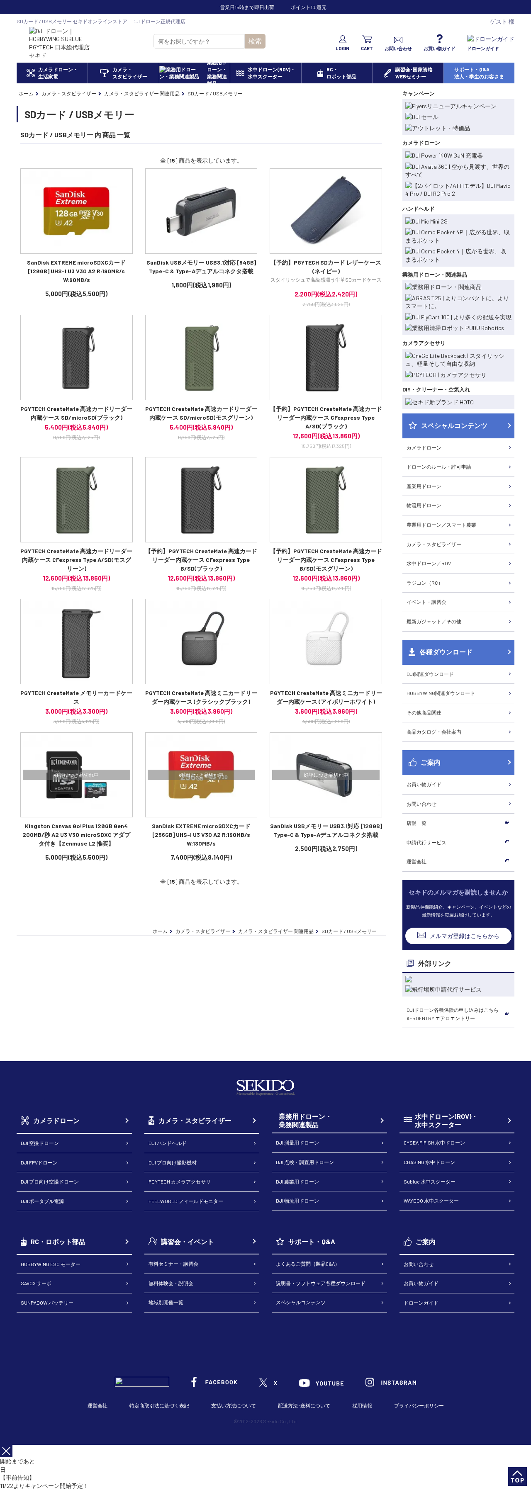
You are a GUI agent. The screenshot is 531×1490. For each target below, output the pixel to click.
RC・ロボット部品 (58, 1241)
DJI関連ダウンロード (430, 674)
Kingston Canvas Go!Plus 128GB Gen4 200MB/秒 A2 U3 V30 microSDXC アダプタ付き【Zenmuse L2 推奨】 (76, 834)
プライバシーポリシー (419, 1405)
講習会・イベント (187, 1241)
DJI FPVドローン (39, 1162)
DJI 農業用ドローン (297, 1181)
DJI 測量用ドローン (297, 1142)
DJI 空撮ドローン (40, 1143)
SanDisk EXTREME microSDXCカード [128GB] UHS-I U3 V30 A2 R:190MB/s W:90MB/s (76, 271)
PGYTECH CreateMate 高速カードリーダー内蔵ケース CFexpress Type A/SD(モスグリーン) (76, 559)
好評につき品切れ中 (76, 775)
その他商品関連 (424, 712)
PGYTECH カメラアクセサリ (180, 1181)
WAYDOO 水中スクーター (431, 1200)
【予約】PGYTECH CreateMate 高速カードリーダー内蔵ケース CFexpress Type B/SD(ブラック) (201, 559)
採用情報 (362, 1405)
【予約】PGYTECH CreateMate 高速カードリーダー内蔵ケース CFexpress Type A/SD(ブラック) (326, 417)
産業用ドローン (424, 486)
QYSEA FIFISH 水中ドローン (434, 1142)
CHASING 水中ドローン (429, 1162)
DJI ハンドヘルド (168, 1143)
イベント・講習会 (426, 602)
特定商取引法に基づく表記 (159, 1405)
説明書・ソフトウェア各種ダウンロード (320, 1283)
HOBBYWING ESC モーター (50, 1264)
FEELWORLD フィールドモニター (186, 1201)
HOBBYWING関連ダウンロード (441, 693)
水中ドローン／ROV (429, 563)
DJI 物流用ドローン (297, 1200)
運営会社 (416, 861)
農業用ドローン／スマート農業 (441, 524)
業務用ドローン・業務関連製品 (305, 1120)
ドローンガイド (421, 1302)
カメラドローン (424, 447)
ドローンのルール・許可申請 (439, 466)
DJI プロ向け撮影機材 (173, 1162)
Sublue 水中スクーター (429, 1181)
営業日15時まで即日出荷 (247, 7)
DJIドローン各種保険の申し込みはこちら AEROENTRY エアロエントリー (453, 1014)
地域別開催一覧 (166, 1302)
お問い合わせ (421, 804)
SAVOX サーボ (36, 1283)
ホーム (26, 93)
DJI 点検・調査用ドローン (305, 1162)
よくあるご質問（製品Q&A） (308, 1263)
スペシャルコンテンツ (301, 1302)
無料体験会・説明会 (171, 1283)
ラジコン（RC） (425, 583)
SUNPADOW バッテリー (47, 1302)
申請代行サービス (426, 842)
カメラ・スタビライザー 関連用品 (142, 93)
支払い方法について (233, 1405)
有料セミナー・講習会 (173, 1263)
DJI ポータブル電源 (42, 1201)
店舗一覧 (416, 823)
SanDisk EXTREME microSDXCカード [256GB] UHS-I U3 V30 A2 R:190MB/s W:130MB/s (201, 834)
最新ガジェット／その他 (434, 621)
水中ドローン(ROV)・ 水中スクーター (446, 1120)
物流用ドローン (424, 505)
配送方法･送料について (304, 1405)
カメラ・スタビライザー (434, 544)
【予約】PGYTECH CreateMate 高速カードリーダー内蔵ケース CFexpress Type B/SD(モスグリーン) (326, 559)
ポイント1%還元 (308, 7)
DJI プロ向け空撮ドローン (50, 1181)
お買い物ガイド (424, 784)
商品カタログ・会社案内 (434, 731)
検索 (255, 41)
